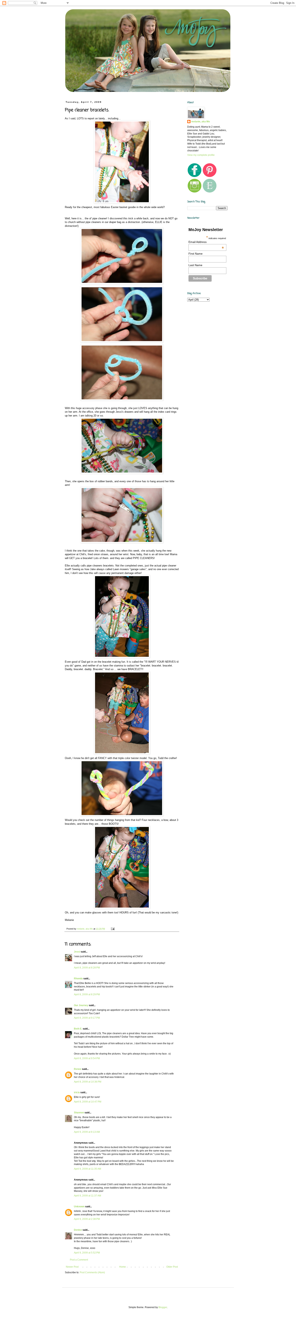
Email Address (206, 242)
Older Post (172, 1266)
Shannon (79, 1112)
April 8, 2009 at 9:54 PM (87, 1058)
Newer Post (72, 1266)
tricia (77, 1092)
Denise (78, 1230)
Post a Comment (79, 1259)
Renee (77, 1069)
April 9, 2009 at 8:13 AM (87, 1132)
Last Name (195, 265)
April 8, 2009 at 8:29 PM (87, 994)
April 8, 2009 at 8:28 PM (87, 967)
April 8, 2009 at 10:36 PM (87, 1081)
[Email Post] (112, 929)
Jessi (77, 951)
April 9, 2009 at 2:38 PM (87, 1219)
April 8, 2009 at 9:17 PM (87, 1017)
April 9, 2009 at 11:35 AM (87, 1168)
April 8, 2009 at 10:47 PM (87, 1101)
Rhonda (78, 978)
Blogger (162, 1307)
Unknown (79, 1206)
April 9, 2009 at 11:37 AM (87, 1195)
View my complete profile (201, 155)
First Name (195, 253)
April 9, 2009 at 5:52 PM (87, 1252)
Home (122, 1266)
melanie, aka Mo (200, 121)
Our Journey (81, 1005)
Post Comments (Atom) (92, 1272)
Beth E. (78, 1028)
